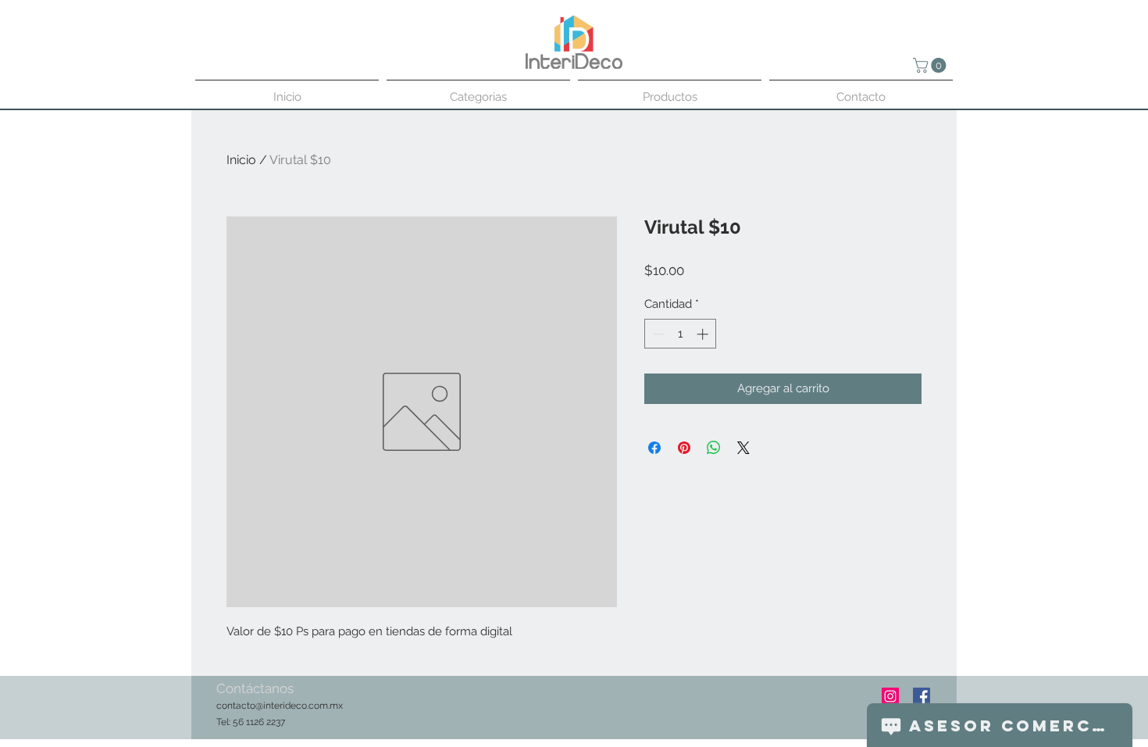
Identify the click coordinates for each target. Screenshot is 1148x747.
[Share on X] (743, 447)
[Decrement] (657, 334)
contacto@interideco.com (272, 705)
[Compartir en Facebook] (654, 447)
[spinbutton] (680, 334)
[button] (931, 65)
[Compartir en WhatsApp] (713, 447)
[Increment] (704, 334)
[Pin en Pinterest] (684, 447)
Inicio (241, 159)
